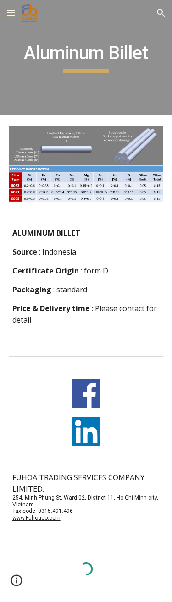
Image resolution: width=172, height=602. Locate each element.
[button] (11, 12)
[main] (86, 57)
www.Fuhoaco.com (36, 518)
